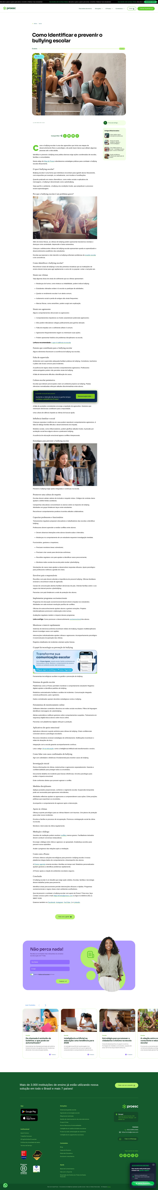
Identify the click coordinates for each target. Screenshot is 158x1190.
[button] (146, 8)
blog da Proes (49, 161)
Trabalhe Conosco (26, 1136)
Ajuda (62, 1165)
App (22, 1106)
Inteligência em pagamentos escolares (72, 1135)
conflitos (63, 835)
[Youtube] (129, 1155)
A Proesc (108, 8)
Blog (61, 1147)
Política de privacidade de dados (30, 1142)
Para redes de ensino (85, 8)
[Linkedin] (136, 1155)
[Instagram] (125, 1155)
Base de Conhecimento (67, 1168)
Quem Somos (25, 1133)
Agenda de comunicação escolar (70, 1113)
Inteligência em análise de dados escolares (73, 1128)
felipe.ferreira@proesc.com (63, 896)
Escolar (122, 48)
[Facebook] (121, 1155)
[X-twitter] (132, 1155)
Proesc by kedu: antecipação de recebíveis (73, 1131)
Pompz (109, 1186)
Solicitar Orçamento (144, 1183)
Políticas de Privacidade (44, 974)
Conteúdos (119, 8)
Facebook (51, 902)
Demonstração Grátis (85, 396)
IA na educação (48, 748)
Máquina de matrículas (67, 1116)
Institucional (25, 1129)
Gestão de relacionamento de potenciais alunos (74, 1119)
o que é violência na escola (61, 342)
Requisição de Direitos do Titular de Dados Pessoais (73, 1175)
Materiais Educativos (66, 1153)
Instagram (59, 902)
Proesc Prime (64, 1122)
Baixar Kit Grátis (150, 2)
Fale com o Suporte (66, 1172)
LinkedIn (77, 902)
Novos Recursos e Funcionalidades (70, 1125)
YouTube (67, 902)
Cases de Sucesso (65, 1150)
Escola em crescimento (67, 1156)
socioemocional (75, 619)
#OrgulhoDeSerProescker (29, 1139)
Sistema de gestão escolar (68, 1110)
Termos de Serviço (26, 1145)
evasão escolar (90, 255)
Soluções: (63, 1106)
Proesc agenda (39, 864)
